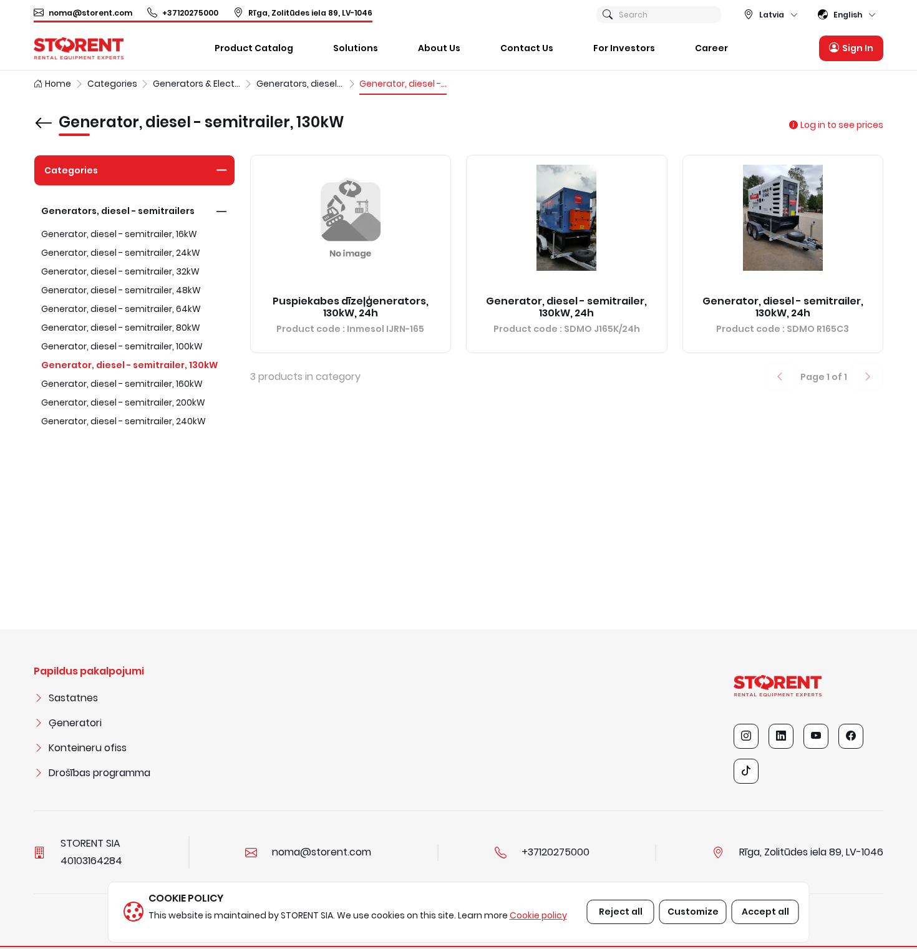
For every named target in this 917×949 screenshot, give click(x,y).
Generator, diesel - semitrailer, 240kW (123, 421)
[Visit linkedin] (781, 736)
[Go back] (44, 114)
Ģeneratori (75, 723)
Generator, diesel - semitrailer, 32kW (120, 271)
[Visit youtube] (815, 736)
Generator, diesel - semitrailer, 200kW (123, 402)
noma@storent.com (90, 12)
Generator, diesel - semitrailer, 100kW (122, 346)
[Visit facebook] (850, 736)
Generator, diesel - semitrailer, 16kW (119, 234)
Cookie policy (538, 915)
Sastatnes (73, 698)
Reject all (621, 911)
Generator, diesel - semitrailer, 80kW (120, 327)
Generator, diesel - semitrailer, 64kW (121, 309)
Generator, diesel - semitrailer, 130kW (129, 365)
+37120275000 (190, 12)
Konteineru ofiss (88, 748)
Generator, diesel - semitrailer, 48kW (121, 290)
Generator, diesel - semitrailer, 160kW (122, 383)
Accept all (765, 911)
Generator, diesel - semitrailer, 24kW (120, 252)
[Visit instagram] (746, 736)
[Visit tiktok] (746, 771)
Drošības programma (99, 773)
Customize (693, 911)
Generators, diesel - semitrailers (118, 211)
